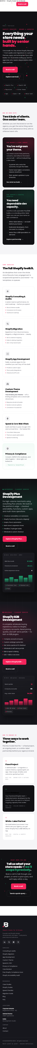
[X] (9, 942)
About (5, 1028)
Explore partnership (15, 239)
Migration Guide (8, 993)
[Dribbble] (18, 942)
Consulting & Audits (9, 951)
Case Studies (7, 984)
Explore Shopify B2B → (14, 662)
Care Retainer (7, 969)
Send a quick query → (18, 893)
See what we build (14, 182)
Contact (5, 1031)
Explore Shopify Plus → (15, 539)
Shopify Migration (8, 954)
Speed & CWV (7, 963)
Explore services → (13, 77)
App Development (9, 957)
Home (4, 26)
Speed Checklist (8, 990)
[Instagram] (13, 942)
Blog (4, 996)
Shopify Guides (8, 987)
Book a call (22, 4)
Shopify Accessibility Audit (11, 975)
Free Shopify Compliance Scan (13, 972)
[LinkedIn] (4, 942)
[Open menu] (32, 4)
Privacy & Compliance (10, 966)
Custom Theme (8, 960)
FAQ (4, 999)
